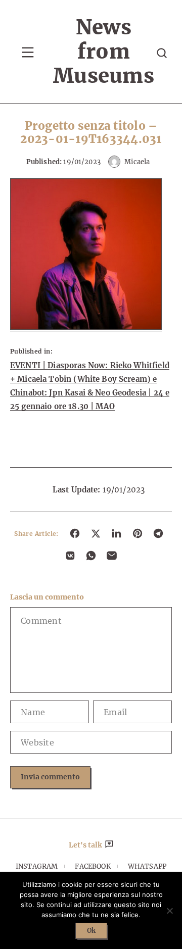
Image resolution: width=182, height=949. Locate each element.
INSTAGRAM (37, 866)
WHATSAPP (147, 866)
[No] (169, 911)
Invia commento (50, 776)
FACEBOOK (92, 866)
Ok (91, 930)
